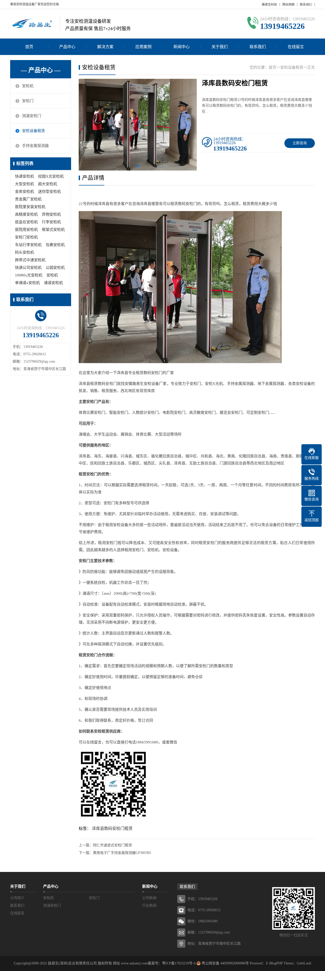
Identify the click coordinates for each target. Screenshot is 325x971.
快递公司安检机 (28, 268)
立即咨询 (299, 143)
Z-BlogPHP (274, 963)
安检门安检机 (26, 237)
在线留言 (296, 47)
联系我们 (306, 4)
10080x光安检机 (28, 275)
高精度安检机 (26, 214)
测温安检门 (31, 116)
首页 (29, 47)
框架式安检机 (53, 230)
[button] (138, 166)
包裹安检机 (55, 245)
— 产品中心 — (40, 70)
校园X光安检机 (51, 176)
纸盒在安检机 (26, 222)
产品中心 (67, 47)
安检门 (28, 101)
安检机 (28, 86)
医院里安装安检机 (30, 207)
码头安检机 (24, 252)
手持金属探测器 (35, 146)
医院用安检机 (26, 230)
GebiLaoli (304, 963)
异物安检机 (51, 214)
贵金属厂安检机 (28, 199)
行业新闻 (149, 905)
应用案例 (143, 47)
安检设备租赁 (33, 131)
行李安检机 (51, 222)
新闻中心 (181, 47)
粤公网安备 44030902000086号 (225, 963)
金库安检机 (24, 192)
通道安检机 (53, 283)
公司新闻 (149, 898)
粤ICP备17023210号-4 (179, 963)
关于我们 (220, 47)
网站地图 (288, 4)
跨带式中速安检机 (30, 260)
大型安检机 (24, 184)
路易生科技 (269, 4)
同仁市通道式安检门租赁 (112, 845)
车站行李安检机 (28, 245)
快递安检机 (24, 176)
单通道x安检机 (27, 283)
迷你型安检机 (49, 192)
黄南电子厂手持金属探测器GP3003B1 (122, 853)
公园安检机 (55, 268)
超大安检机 (47, 184)
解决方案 (105, 47)
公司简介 (17, 898)
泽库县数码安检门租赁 (112, 828)
